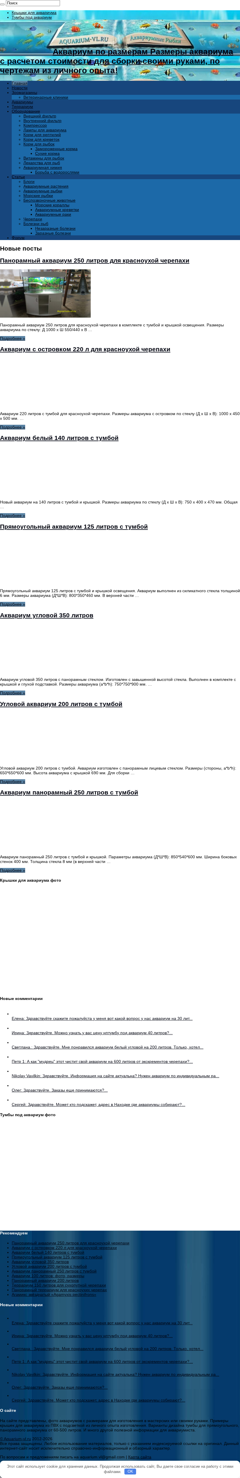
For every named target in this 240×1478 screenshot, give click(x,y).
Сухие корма (47, 153)
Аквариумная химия (42, 167)
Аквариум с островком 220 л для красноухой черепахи (85, 349)
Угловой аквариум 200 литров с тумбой (61, 704)
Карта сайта (139, 1457)
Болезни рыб (35, 223)
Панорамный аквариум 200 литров (45, 1280)
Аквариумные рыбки (42, 191)
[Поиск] (2, 4)
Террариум (22, 106)
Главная (20, 83)
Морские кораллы (52, 205)
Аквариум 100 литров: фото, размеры (48, 1275)
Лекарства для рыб (41, 162)
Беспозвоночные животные (49, 200)
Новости (20, 87)
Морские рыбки (38, 195)
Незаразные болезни (55, 228)
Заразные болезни (53, 233)
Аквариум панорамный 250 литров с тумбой (69, 792)
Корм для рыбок (38, 144)
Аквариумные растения (45, 186)
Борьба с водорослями (57, 172)
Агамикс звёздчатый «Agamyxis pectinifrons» (54, 1294)
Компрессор (35, 125)
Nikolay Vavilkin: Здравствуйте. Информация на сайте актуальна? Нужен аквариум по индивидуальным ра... (115, 1075)
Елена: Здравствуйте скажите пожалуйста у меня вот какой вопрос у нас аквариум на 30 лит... (102, 1018)
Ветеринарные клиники (45, 97)
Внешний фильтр (39, 116)
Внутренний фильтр (42, 120)
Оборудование (26, 111)
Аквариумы (22, 102)
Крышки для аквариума (34, 12)
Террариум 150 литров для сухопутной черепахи (59, 1285)
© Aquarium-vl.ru (15, 1438)
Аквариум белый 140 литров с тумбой (59, 437)
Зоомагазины (24, 92)
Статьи (18, 176)
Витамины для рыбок (43, 158)
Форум (18, 237)
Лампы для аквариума (44, 130)
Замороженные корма (56, 148)
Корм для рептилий (42, 134)
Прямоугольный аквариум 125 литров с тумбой (74, 526)
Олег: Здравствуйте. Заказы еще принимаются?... (60, 1090)
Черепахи (32, 219)
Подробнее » (12, 338)
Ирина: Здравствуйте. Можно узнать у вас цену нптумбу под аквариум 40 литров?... (92, 1032)
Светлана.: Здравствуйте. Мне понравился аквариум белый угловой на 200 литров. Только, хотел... (107, 1047)
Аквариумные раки (53, 214)
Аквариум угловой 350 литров (46, 615)
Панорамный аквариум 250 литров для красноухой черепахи (94, 260)
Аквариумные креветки (57, 209)
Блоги (29, 181)
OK (130, 1471)
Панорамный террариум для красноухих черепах (59, 1289)
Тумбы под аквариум (32, 17)
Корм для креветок (41, 139)
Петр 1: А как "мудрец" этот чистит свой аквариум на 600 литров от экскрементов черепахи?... (102, 1061)
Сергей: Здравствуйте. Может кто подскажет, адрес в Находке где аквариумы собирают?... (98, 1104)
